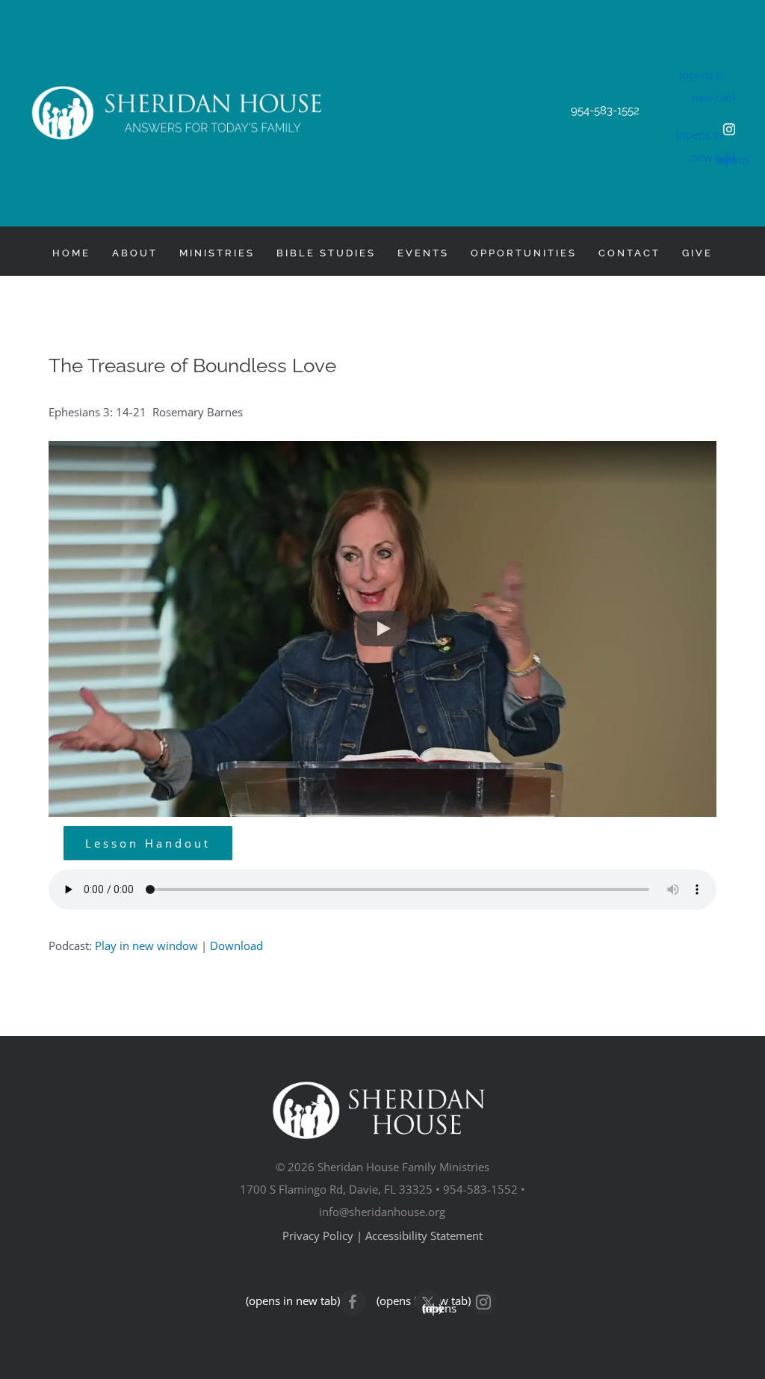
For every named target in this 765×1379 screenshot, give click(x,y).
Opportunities (524, 253)
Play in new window (146, 945)
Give (697, 253)
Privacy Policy (317, 1235)
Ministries (217, 253)
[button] (382, 629)
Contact (629, 253)
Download (236, 945)
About (135, 253)
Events (423, 253)
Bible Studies (326, 253)
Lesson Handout (148, 843)
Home (71, 253)
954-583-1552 (605, 110)
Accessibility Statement (424, 1235)
